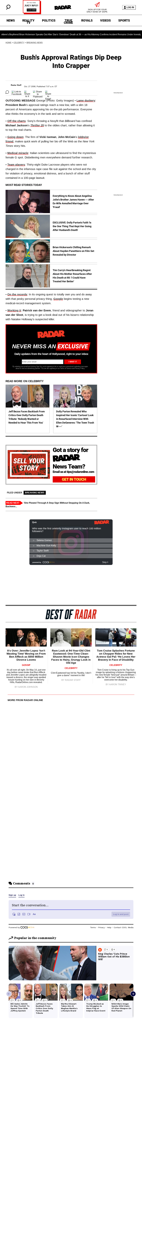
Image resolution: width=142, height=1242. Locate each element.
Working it (14, 310)
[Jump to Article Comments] (7, 92)
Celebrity (19, 42)
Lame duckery (86, 100)
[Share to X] (27, 92)
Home (8, 42)
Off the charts (16, 120)
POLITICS (48, 20)
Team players (16, 164)
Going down (15, 137)
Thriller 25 (37, 125)
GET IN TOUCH (74, 479)
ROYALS (87, 20)
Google (58, 298)
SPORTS (124, 20)
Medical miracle (17, 153)
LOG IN (130, 7)
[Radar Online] (63, 7)
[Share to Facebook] (16, 92)
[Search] (8, 9)
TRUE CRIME (68, 21)
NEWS (11, 20)
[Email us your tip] (32, 13)
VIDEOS (105, 20)
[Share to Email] (48, 92)
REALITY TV (28, 21)
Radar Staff (16, 85)
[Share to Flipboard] (37, 92)
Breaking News (34, 42)
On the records (17, 294)
